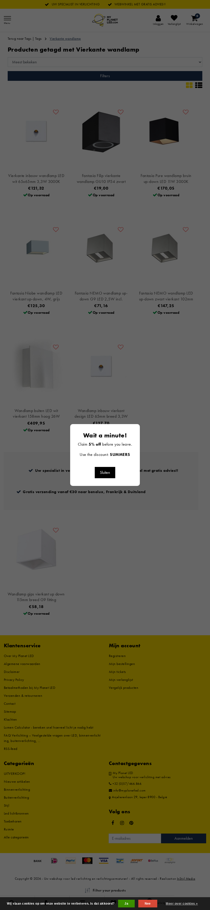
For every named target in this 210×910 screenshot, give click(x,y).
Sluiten (105, 472)
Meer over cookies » (182, 903)
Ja (126, 903)
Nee (148, 903)
